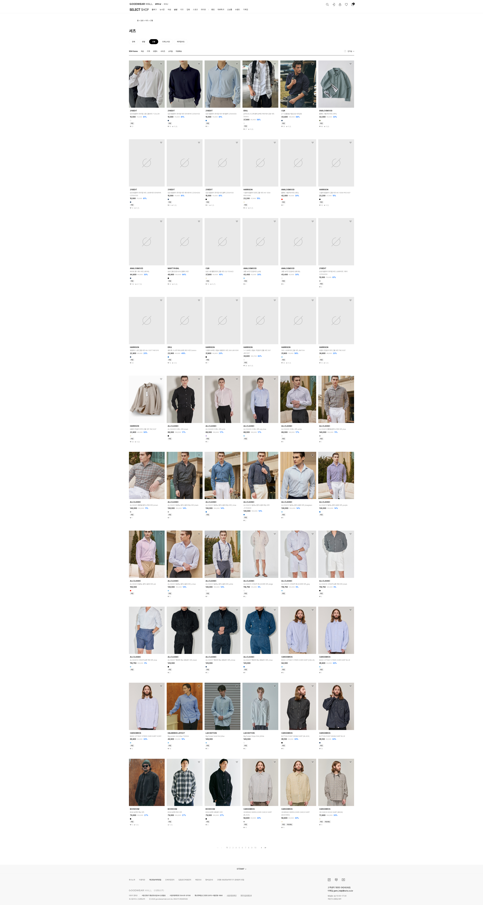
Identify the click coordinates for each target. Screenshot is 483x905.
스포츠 (195, 9)
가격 (148, 51)
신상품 (229, 9)
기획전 (245, 9)
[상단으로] (470, 899)
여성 (169, 9)
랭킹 (213, 9)
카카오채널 (336, 879)
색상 (142, 51)
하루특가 (221, 9)
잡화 (188, 9)
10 (255, 848)
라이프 (203, 9)
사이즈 (162, 51)
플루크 (154, 9)
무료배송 (179, 51)
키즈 (182, 9)
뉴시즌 (162, 9)
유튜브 (343, 879)
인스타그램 (329, 879)
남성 (175, 9)
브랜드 (237, 9)
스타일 (170, 51)
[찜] (161, 64)
